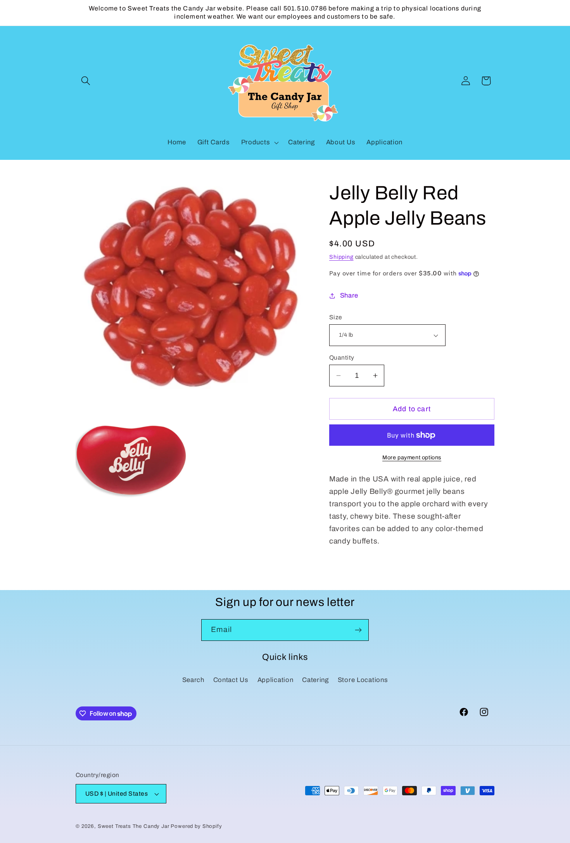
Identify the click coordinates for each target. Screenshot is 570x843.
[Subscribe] (358, 630)
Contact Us (231, 680)
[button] (86, 81)
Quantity (341, 357)
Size (335, 317)
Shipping (341, 257)
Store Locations (363, 680)
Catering (315, 680)
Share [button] (349, 295)
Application (275, 680)
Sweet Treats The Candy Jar (133, 826)
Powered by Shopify (196, 826)
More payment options (411, 457)
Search (193, 680)
